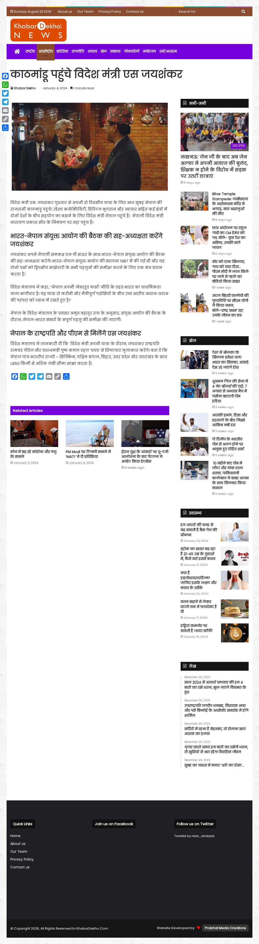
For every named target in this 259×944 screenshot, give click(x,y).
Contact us (135, 11)
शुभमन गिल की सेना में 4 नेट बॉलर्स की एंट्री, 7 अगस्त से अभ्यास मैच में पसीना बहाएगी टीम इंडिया (230, 391)
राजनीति (78, 51)
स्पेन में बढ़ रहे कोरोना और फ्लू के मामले (33, 454)
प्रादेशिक (62, 51)
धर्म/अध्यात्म (168, 51)
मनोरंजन (149, 51)
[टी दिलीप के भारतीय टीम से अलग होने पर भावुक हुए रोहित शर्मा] (194, 446)
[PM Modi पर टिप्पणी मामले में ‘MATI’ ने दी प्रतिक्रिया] (90, 433)
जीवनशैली (131, 51)
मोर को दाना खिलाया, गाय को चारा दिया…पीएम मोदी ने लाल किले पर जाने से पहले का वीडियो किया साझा (230, 271)
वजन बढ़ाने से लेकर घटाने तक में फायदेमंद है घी (199, 606)
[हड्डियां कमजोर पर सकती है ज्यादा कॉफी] (235, 632)
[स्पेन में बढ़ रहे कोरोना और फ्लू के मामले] (34, 433)
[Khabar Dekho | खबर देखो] (38, 30)
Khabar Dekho (25, 88)
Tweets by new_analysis (194, 836)
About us (65, 11)
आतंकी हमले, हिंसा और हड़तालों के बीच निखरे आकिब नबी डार (229, 420)
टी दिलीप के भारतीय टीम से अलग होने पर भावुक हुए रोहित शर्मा (228, 444)
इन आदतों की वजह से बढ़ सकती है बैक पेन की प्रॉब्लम (199, 529)
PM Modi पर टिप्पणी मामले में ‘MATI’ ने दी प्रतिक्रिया (88, 454)
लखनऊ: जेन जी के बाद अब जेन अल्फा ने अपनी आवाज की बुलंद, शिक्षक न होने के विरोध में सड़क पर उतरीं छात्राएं (214, 166)
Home (15, 836)
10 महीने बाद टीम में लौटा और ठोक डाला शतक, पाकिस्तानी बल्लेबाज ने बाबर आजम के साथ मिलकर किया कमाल (230, 475)
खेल (104, 51)
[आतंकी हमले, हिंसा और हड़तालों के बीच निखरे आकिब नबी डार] (194, 422)
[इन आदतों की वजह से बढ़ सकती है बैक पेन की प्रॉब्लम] (235, 532)
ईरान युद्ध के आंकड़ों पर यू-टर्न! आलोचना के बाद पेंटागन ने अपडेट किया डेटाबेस (144, 456)
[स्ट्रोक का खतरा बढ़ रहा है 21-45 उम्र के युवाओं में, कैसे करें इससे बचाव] (235, 556)
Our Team (85, 11)
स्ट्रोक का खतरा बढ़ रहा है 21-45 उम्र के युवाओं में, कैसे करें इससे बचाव (198, 553)
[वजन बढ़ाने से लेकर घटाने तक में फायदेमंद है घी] (235, 608)
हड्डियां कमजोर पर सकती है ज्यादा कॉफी (196, 628)
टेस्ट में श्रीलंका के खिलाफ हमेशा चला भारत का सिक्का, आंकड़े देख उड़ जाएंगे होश (230, 360)
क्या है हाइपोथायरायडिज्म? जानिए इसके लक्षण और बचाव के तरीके (199, 580)
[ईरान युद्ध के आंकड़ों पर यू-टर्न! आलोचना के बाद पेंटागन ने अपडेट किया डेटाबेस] (145, 433)
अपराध (92, 51)
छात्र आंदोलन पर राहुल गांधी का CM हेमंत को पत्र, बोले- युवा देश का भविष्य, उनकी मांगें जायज (229, 237)
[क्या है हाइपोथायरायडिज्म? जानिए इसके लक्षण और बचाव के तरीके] (235, 580)
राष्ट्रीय (30, 51)
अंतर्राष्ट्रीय (45, 51)
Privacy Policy (110, 11)
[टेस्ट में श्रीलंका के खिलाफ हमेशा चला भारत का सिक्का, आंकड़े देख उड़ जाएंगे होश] (194, 359)
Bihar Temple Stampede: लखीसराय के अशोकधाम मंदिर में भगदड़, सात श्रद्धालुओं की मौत (230, 203)
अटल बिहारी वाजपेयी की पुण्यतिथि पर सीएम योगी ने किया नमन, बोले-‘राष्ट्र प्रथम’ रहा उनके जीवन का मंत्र (230, 305)
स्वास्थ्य (115, 51)
